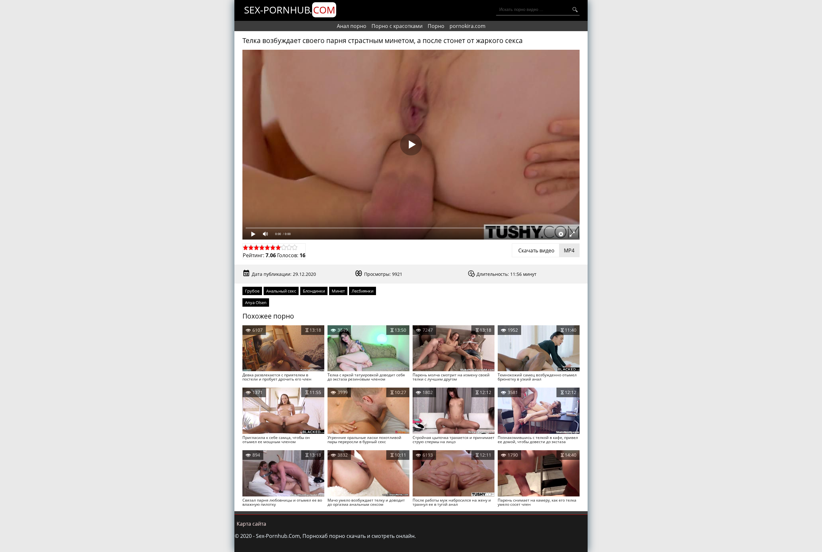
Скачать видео (545, 250)
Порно (436, 26)
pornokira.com (467, 26)
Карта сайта (251, 523)
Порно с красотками (397, 26)
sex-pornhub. (289, 9)
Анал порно (351, 26)
